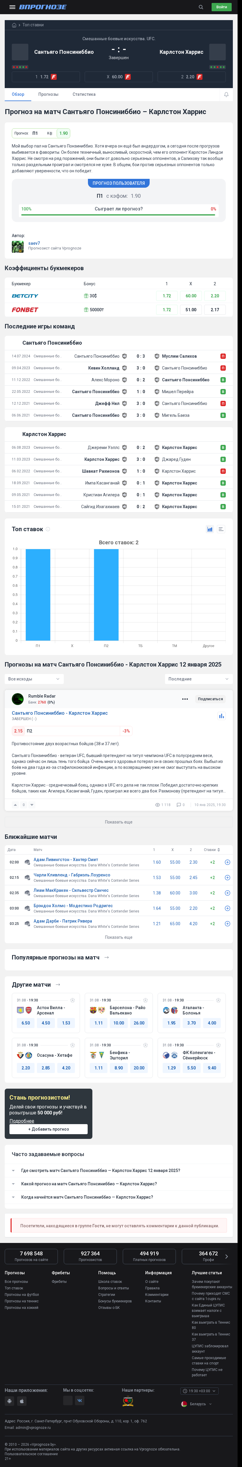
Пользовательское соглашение (31, 1454)
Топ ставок (14, 1288)
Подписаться (210, 699)
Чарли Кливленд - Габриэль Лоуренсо (72, 875)
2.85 (46, 1068)
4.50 (46, 1023)
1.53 (157, 877)
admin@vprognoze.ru (33, 1428)
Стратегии (106, 1295)
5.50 (191, 1068)
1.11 (98, 1023)
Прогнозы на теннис (22, 1301)
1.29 (171, 1068)
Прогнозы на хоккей (21, 1308)
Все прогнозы (16, 1282)
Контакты (153, 1301)
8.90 (119, 1068)
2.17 (215, 309)
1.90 (63, 133)
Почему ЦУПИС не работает (207, 1372)
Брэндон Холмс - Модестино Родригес (73, 905)
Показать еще (119, 937)
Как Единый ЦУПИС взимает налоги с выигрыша (208, 1310)
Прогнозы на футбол (22, 1295)
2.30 (193, 862)
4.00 (212, 1023)
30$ (93, 296)
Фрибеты (59, 1282)
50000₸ (97, 309)
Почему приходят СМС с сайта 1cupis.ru (211, 1296)
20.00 (139, 1068)
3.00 (193, 893)
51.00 (191, 309)
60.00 (191, 296)
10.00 (118, 1023)
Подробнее (21, 1121)
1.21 (157, 923)
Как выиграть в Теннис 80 (211, 1325)
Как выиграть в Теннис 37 (211, 1337)
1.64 (157, 908)
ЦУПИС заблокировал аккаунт (210, 1348)
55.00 (175, 862)
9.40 (212, 1068)
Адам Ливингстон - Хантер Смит (66, 859)
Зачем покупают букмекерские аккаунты (212, 1284)
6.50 (26, 1023)
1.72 (167, 296)
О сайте (151, 1282)
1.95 (171, 1023)
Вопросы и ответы (113, 1288)
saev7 (34, 243)
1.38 (157, 893)
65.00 (175, 923)
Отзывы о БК (109, 1308)
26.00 (139, 1023)
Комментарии (157, 1295)
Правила (152, 1288)
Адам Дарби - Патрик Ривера (63, 921)
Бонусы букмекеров (115, 1301)
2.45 (193, 877)
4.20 (193, 923)
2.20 (215, 296)
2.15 (18, 731)
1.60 (157, 862)
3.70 (191, 1023)
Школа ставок (110, 1282)
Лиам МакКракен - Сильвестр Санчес (71, 890)
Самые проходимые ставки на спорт (209, 1360)
